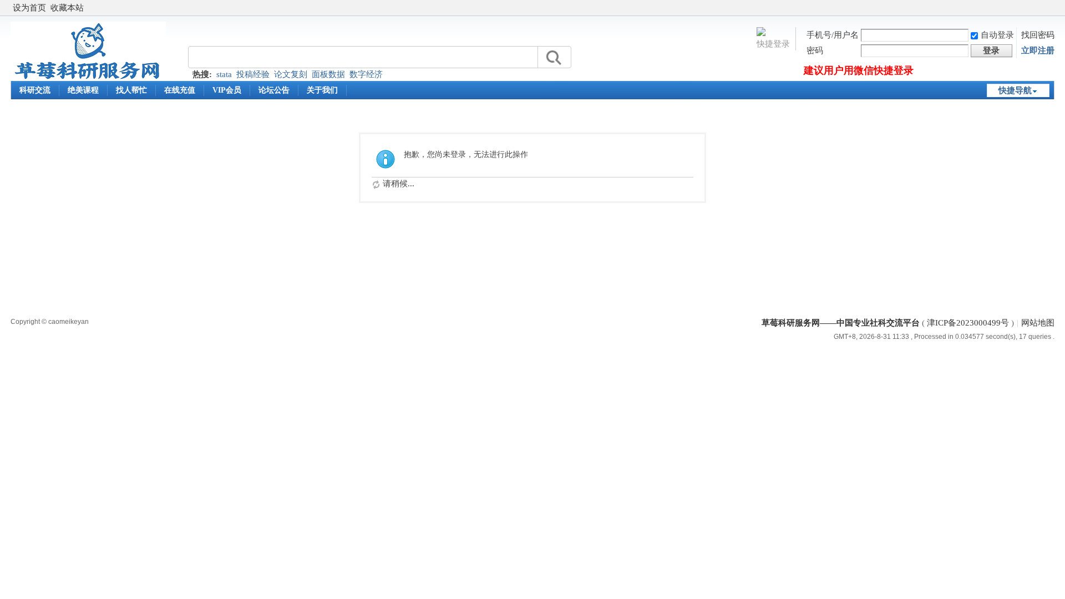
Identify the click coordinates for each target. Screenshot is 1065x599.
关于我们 (322, 90)
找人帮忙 (131, 90)
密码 (815, 50)
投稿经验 (253, 74)
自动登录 (997, 35)
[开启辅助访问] (1051, 8)
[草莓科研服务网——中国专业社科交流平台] (88, 78)
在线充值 (179, 90)
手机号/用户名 (833, 35)
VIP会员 (226, 90)
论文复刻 (290, 74)
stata (224, 74)
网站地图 (1037, 322)
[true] (553, 57)
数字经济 (366, 74)
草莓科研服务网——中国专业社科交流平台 (841, 322)
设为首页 (29, 7)
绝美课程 (83, 90)
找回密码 (1037, 35)
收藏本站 (67, 7)
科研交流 (34, 90)
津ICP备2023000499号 (968, 322)
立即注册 (1037, 50)
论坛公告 (274, 90)
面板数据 (328, 74)
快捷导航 (1015, 90)
